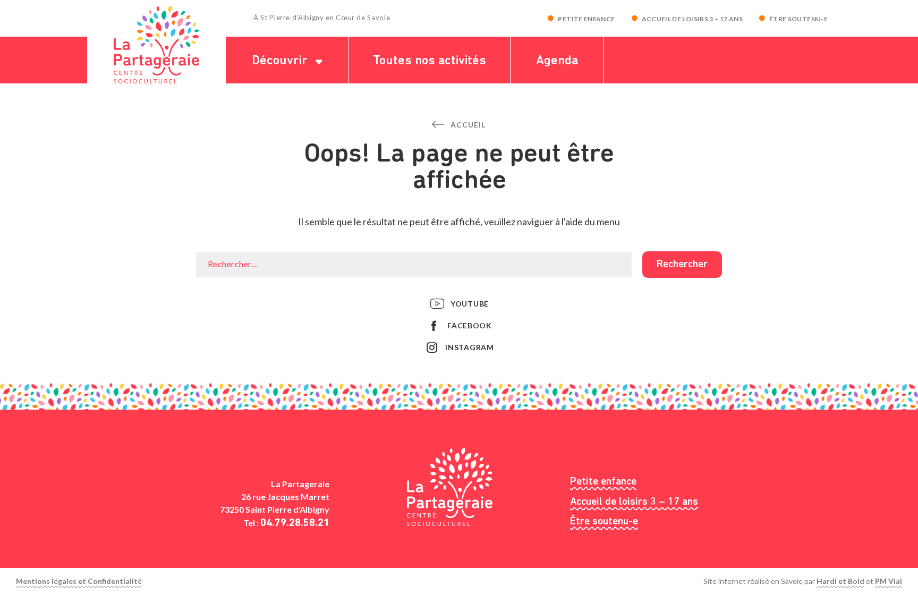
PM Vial (888, 580)
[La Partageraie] (156, 44)
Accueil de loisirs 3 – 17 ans (692, 19)
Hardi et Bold (840, 580)
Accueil (467, 124)
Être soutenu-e (798, 19)
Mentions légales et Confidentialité (79, 580)
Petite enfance (586, 19)
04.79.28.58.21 (294, 523)
